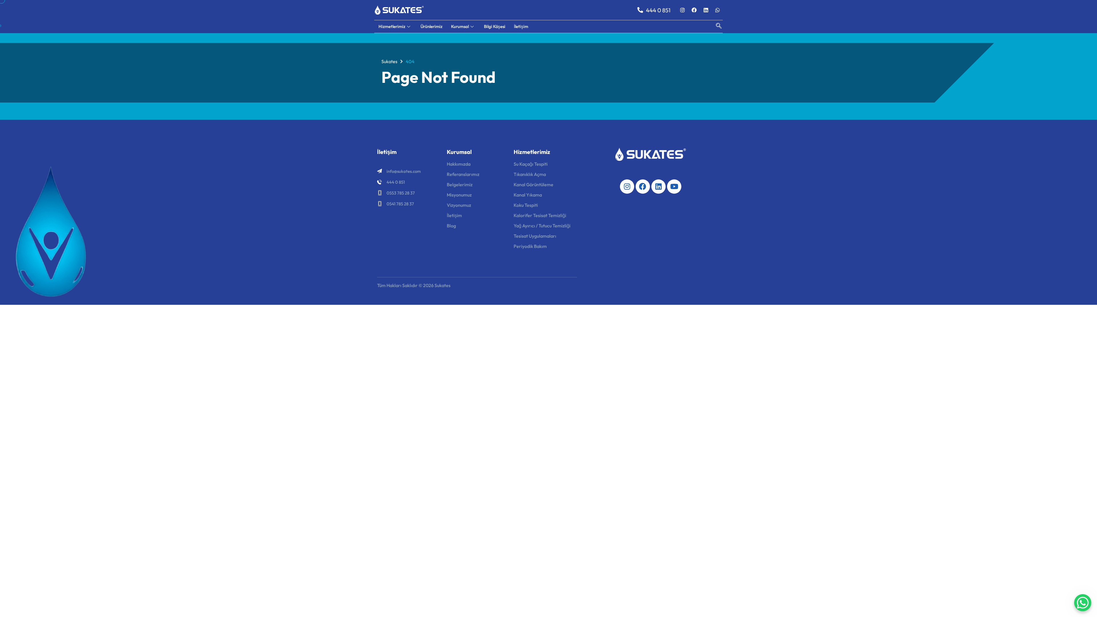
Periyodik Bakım (530, 246)
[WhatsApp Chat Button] (1082, 602)
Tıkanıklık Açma (530, 174)
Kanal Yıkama (528, 195)
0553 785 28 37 (401, 193)
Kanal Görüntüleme (533, 184)
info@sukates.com (404, 171)
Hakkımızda (459, 164)
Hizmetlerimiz (392, 26)
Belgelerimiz (460, 184)
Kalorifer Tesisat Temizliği (540, 215)
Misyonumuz (459, 195)
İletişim (521, 26)
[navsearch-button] (716, 26)
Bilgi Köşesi (494, 26)
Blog (451, 226)
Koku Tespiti (526, 205)
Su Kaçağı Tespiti (531, 164)
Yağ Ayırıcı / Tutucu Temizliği (542, 226)
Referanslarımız (463, 174)
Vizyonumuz (459, 205)
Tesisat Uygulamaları (535, 236)
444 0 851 (396, 182)
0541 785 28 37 (400, 204)
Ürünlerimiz (432, 26)
